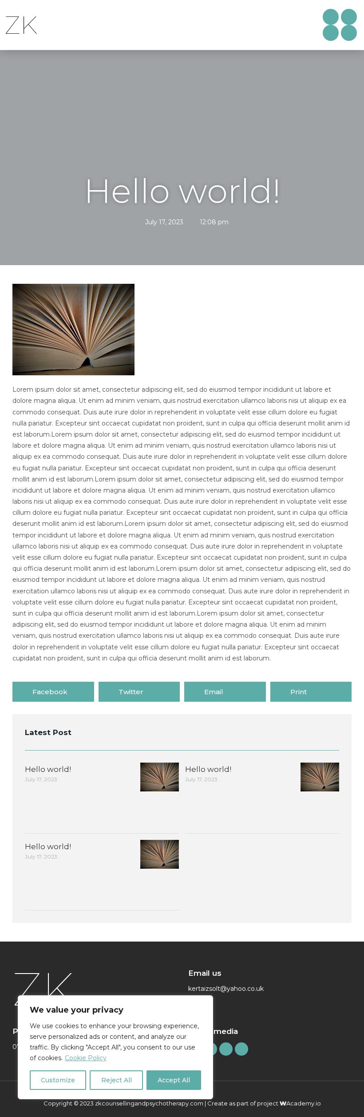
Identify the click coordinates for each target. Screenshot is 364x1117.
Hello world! (48, 769)
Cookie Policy (86, 1058)
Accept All (174, 1080)
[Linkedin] (349, 17)
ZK (20, 25)
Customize (58, 1080)
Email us (205, 973)
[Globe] (331, 33)
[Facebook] (331, 17)
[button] (290, 25)
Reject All (116, 1080)
